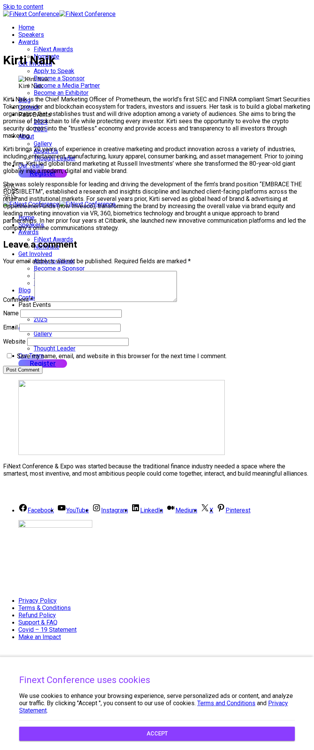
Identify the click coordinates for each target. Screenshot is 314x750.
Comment (18, 299)
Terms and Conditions (226, 703)
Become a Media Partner (67, 85)
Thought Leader (54, 348)
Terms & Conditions (44, 607)
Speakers (31, 34)
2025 (40, 319)
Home (26, 27)
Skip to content (23, 6)
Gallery (43, 143)
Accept (157, 733)
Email (10, 327)
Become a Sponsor (59, 78)
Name (11, 313)
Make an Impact (39, 637)
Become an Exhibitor (61, 92)
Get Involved (35, 254)
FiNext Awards (53, 49)
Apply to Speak (54, 71)
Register (43, 363)
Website (14, 341)
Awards (28, 42)
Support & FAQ (37, 622)
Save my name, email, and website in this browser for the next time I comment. (122, 356)
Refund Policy (37, 615)
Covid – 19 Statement (47, 629)
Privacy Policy (37, 600)
